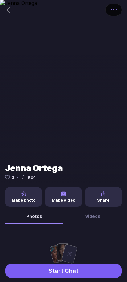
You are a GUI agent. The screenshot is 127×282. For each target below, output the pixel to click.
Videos (92, 216)
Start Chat (63, 271)
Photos (34, 216)
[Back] (10, 9)
